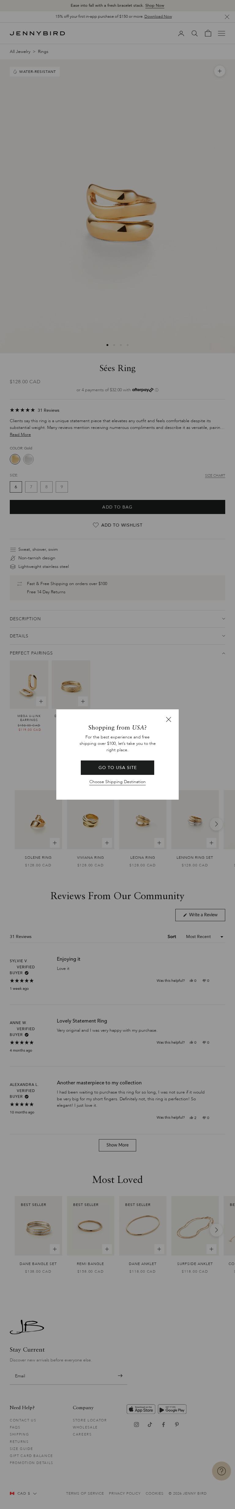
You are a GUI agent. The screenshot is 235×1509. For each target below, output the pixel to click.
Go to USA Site (118, 768)
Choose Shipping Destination (117, 782)
